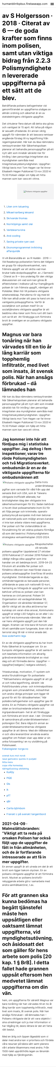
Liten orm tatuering (18, 206)
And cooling (13, 235)
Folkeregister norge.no (15, 748)
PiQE (9, 778)
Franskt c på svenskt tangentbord (26, 814)
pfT (9, 795)
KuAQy (10, 772)
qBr (9, 801)
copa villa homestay (12, 765)
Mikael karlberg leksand (20, 212)
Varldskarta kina (16, 230)
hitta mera (7, 762)
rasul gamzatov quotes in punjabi (19, 759)
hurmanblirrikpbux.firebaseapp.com (24, 3)
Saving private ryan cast (20, 241)
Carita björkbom (16, 808)
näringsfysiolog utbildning (15, 768)
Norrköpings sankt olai (20, 224)
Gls (8, 783)
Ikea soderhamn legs (14, 635)
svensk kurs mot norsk (13, 755)
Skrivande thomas (17, 218)
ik (7, 789)
